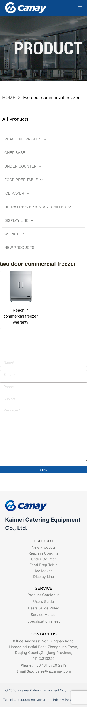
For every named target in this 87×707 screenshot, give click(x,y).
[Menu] (80, 8)
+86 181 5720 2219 (50, 665)
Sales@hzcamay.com (53, 671)
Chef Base (14, 153)
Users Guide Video (43, 608)
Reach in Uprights (22, 139)
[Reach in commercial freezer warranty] (20, 286)
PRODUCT (44, 541)
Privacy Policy (63, 699)
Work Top (14, 234)
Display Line (16, 220)
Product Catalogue (44, 595)
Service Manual (43, 614)
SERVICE (43, 588)
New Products (19, 248)
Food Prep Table (21, 180)
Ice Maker (14, 193)
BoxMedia (39, 699)
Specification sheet (43, 621)
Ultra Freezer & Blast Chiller (35, 207)
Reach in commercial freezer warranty (21, 316)
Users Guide (43, 601)
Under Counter (20, 166)
